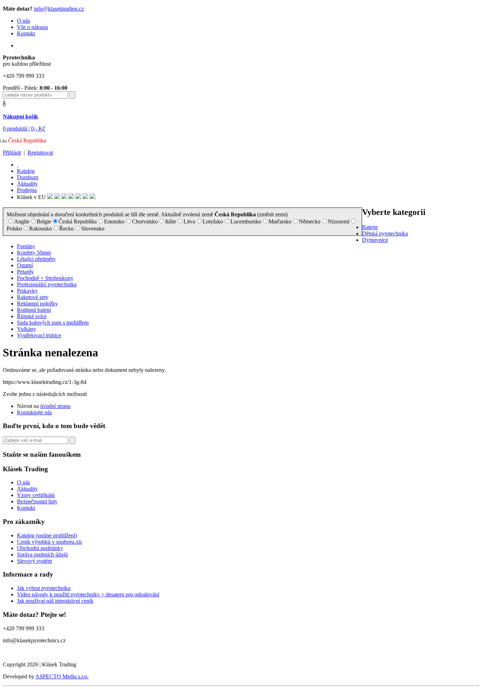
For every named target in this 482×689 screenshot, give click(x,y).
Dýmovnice (375, 240)
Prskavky (27, 291)
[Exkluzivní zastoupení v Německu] (57, 197)
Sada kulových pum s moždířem (53, 323)
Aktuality (27, 184)
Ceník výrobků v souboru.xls (49, 542)
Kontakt (26, 33)
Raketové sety (32, 297)
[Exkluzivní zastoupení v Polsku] (71, 197)
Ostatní (25, 265)
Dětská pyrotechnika (385, 233)
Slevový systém (34, 561)
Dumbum (27, 177)
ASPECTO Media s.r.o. (62, 676)
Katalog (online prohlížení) (47, 535)
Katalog (26, 171)
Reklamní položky (37, 303)
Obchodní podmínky (40, 548)
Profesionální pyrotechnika (47, 284)
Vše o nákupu (32, 27)
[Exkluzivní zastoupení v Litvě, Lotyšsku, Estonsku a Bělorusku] (78, 197)
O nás (23, 21)
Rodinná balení (34, 310)
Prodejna (27, 190)
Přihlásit (12, 153)
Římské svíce (32, 316)
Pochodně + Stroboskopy (45, 278)
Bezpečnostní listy (37, 501)
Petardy (25, 272)
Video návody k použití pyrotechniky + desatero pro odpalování (88, 594)
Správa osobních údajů (42, 554)
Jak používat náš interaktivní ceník (55, 601)
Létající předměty (36, 259)
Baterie (370, 227)
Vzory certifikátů (36, 495)
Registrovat (40, 153)
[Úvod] (17, 165)
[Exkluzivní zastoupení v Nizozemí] (64, 197)
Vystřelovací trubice (39, 335)
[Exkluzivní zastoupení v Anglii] (50, 197)
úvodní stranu (55, 406)
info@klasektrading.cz (59, 9)
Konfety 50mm (34, 253)
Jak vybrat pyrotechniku (44, 588)
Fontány (26, 246)
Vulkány (26, 329)
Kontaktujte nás (34, 412)
